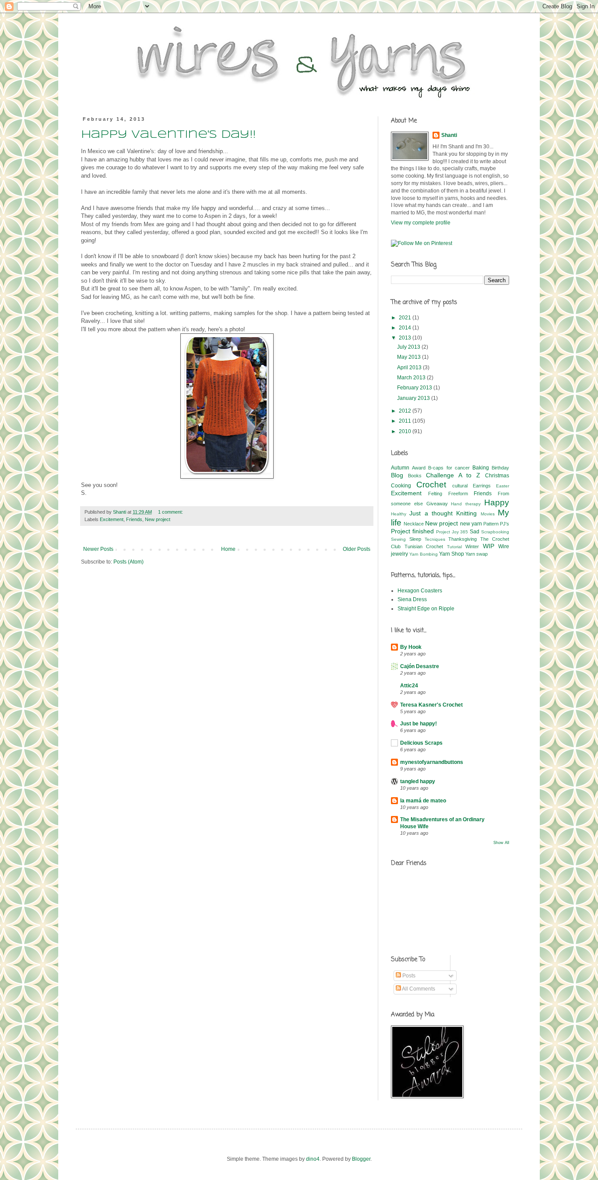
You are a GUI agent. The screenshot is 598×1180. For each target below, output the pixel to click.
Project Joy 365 (452, 531)
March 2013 (412, 378)
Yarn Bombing (423, 554)
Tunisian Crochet (424, 546)
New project (157, 519)
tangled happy (417, 781)
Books (415, 475)
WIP (488, 546)
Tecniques (435, 539)
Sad (474, 532)
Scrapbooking (495, 531)
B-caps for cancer (448, 467)
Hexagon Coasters (419, 591)
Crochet (431, 484)
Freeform (458, 493)
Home (228, 549)
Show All (501, 842)
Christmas (497, 476)
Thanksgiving (462, 539)
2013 (405, 338)
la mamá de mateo (423, 801)
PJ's (504, 523)
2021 (405, 318)
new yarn (471, 524)
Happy (496, 502)
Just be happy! (418, 724)
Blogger (361, 1159)
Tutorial (454, 546)
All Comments (418, 989)
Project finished (412, 531)
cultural (460, 485)
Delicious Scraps (421, 743)
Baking (480, 468)
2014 (405, 328)
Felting (435, 493)
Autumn (400, 468)
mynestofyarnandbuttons (431, 762)
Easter (502, 485)
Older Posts (356, 549)
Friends (134, 519)
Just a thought (431, 513)
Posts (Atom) (128, 562)
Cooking (401, 486)
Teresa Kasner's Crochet (431, 705)
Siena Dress (412, 599)
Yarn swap (476, 554)
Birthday (500, 467)
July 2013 (409, 347)
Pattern (491, 523)
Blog (397, 475)
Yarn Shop (451, 554)
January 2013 (414, 398)
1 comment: (170, 512)
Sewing (398, 539)
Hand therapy (466, 503)
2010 (405, 431)
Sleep (415, 539)
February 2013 (415, 388)
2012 (405, 411)
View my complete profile (420, 223)
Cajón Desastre (419, 666)
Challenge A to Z (453, 475)
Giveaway (437, 503)
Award (419, 467)
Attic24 (409, 686)
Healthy (398, 513)
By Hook (411, 647)
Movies (488, 513)
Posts (408, 976)
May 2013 (409, 357)
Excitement (111, 519)
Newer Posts (98, 549)
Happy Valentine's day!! (168, 135)
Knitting (466, 513)
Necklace (414, 523)
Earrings (482, 485)
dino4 (313, 1159)
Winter (472, 546)
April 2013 (410, 367)
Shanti (449, 135)
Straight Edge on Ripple (425, 609)
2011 (405, 421)
